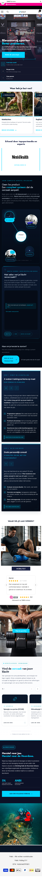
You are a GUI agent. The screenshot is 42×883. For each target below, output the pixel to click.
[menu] (2, 12)
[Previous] (3, 548)
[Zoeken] (8, 12)
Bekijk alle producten (10, 359)
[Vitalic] (21, 546)
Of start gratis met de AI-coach (30, 359)
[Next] (39, 548)
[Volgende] (37, 688)
